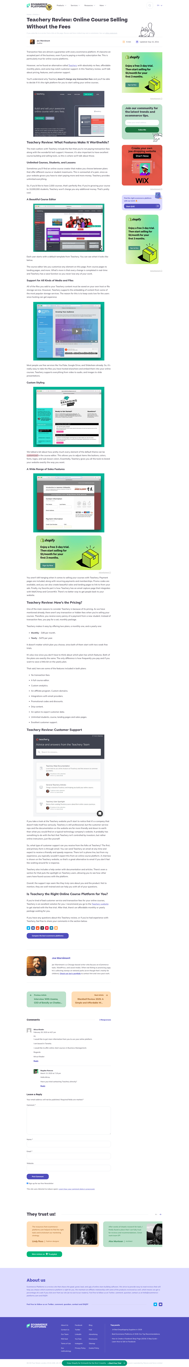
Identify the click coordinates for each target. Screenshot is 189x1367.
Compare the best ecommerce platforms (47, 936)
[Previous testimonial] (156, 1214)
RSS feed (64, 1339)
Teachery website (100, 904)
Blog (90, 1325)
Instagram (79, 1343)
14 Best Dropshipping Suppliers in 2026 (127, 1329)
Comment (31, 1105)
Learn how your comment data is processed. (77, 1189)
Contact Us (65, 1330)
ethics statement (111, 33)
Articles (35, 14)
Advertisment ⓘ (105, 572)
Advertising (93, 1334)
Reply (36, 1061)
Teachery (72, 65)
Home (29, 14)
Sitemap (92, 1343)
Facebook (78, 1325)
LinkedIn (78, 1334)
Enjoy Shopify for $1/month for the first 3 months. (94, 1363)
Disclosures (93, 1339)
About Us (64, 1325)
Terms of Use (66, 1343)
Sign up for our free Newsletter (40, 1183)
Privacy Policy (80, 1348)
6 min (128, 42)
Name (30, 1139)
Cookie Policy (94, 1348)
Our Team (64, 1334)
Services (74, 5)
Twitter (77, 1330)
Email (29, 1151)
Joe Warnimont (61, 958)
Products (60, 5)
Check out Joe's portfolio (70, 973)
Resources (88, 5)
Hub (90, 1330)
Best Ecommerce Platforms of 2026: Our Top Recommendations (136, 1334)
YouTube (78, 1339)
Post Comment (38, 1176)
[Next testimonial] (160, 1214)
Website (30, 1163)
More (102, 5)
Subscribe (142, 130)
